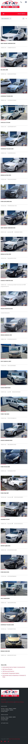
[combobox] (6, 18)
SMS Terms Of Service (19, 702)
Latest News (3, 699)
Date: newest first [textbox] (5, 18)
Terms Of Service (10, 702)
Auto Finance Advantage (14, 738)
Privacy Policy (4, 702)
